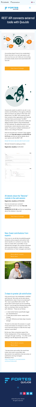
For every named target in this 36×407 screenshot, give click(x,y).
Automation (16, 2)
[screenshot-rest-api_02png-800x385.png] (18, 165)
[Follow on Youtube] (31, 393)
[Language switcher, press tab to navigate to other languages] (32, 2)
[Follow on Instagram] (24, 393)
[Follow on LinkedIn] (27, 393)
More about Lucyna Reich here (17, 255)
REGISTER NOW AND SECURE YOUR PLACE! (17, 141)
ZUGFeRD (5, 2)
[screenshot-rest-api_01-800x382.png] (18, 181)
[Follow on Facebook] (21, 393)
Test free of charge (17, 68)
